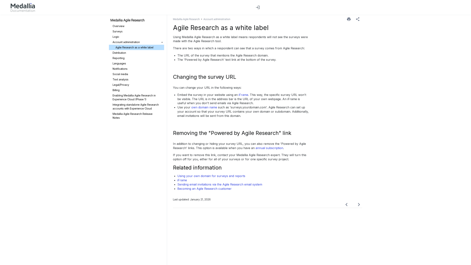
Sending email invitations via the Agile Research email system (219, 184)
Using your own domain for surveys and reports (211, 176)
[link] (23, 7)
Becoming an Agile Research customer (204, 188)
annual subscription (269, 148)
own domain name (204, 107)
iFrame (243, 95)
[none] (357, 19)
